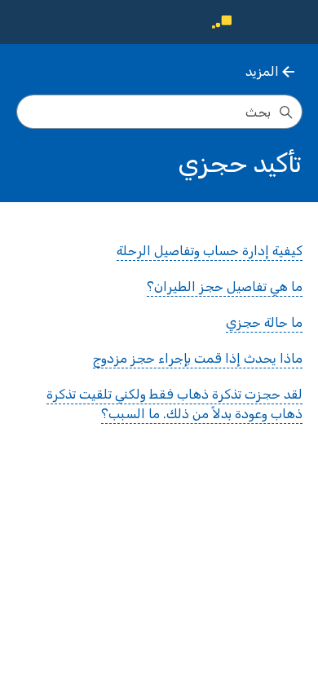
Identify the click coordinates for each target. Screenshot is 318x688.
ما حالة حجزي (264, 322)
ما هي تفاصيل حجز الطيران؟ (225, 286)
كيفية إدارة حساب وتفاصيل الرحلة (210, 250)
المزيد (262, 71)
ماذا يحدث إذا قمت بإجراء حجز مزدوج (198, 358)
